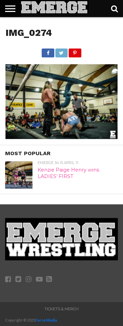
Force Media (46, 320)
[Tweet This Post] (61, 51)
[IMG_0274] (61, 137)
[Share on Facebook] (48, 51)
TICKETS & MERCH (61, 309)
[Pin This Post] (75, 51)
